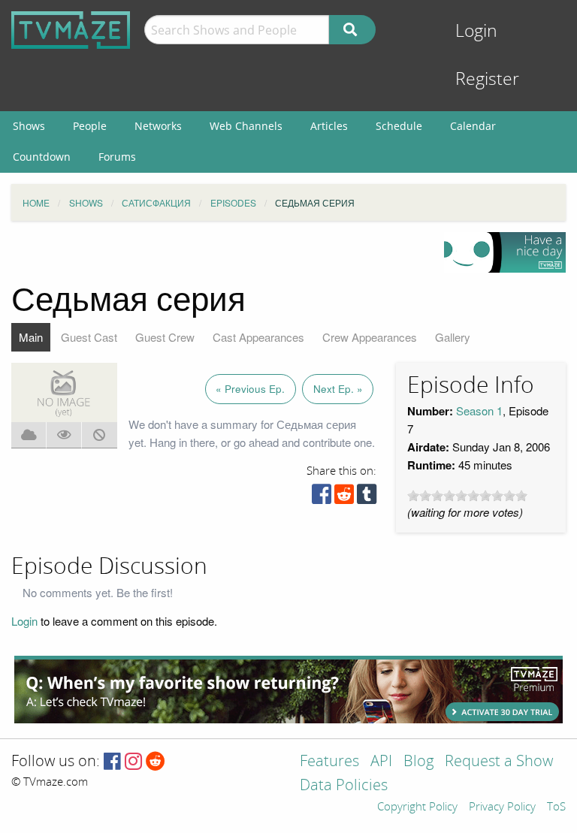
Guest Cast (89, 337)
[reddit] (344, 498)
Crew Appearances (369, 337)
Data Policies (344, 786)
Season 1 (479, 410)
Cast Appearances (258, 337)
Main (31, 337)
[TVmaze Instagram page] (133, 762)
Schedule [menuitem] (399, 126)
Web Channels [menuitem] (246, 126)
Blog (418, 762)
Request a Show (499, 762)
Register (487, 79)
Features (329, 762)
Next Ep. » (338, 389)
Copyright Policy (417, 807)
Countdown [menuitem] (42, 156)
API (381, 762)
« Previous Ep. (250, 389)
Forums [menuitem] (117, 156)
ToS (556, 807)
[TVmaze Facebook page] (112, 762)
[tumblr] (366, 498)
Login (476, 31)
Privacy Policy (502, 807)
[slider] (467, 496)
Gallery (452, 337)
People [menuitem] (90, 126)
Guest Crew (165, 337)
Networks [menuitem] (158, 126)
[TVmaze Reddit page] (155, 762)
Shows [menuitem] (29, 126)
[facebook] (321, 498)
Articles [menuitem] (329, 126)
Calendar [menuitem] (473, 126)
